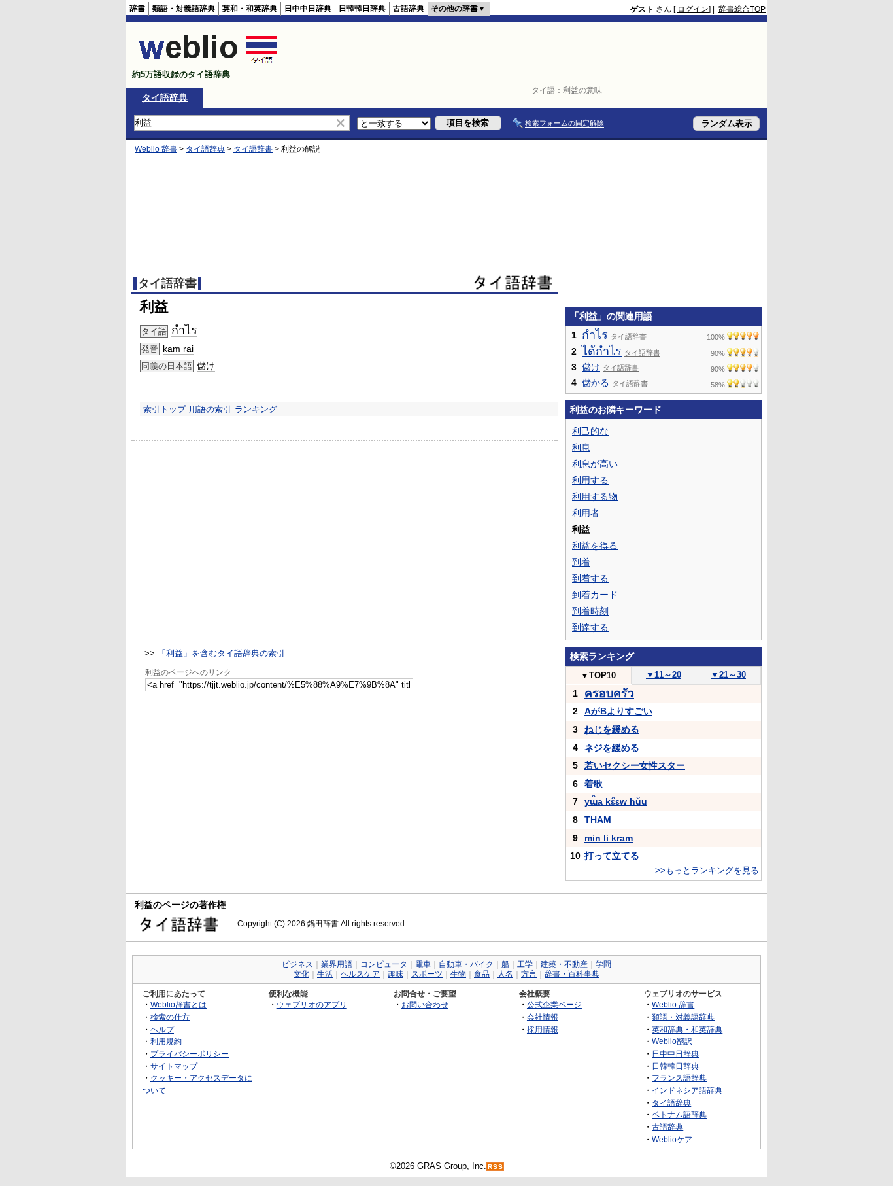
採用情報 (542, 1029)
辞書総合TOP (742, 9)
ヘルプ (162, 1029)
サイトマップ (173, 1066)
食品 (482, 974)
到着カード (595, 594)
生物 (458, 974)
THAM (597, 819)
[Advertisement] (528, 55)
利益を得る (595, 545)
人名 (505, 974)
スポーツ (427, 974)
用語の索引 (210, 409)
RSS (495, 1166)
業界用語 (336, 964)
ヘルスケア (360, 974)
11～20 (663, 675)
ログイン (693, 9)
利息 (581, 447)
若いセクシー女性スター (634, 765)
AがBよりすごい (618, 711)
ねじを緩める (611, 729)
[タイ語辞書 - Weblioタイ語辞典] (208, 63)
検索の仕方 (170, 1017)
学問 (603, 964)
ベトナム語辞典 (679, 1114)
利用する (590, 480)
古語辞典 (408, 8)
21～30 (728, 675)
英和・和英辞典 (249, 8)
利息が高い (595, 464)
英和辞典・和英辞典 (687, 1029)
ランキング (256, 409)
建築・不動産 (564, 964)
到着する (590, 578)
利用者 (585, 513)
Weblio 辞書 (156, 149)
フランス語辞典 (679, 1077)
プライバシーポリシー (189, 1053)
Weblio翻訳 (672, 1041)
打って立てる (611, 855)
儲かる (595, 382)
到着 (581, 562)
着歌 (593, 783)
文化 (301, 974)
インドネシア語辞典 (687, 1090)
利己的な (590, 431)
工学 (525, 964)
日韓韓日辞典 (362, 8)
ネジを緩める (611, 747)
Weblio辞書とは (178, 1004)
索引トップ (164, 409)
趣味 (395, 974)
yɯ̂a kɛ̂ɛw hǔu (615, 801)
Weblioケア (672, 1139)
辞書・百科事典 (572, 974)
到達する (590, 627)
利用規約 (166, 1041)
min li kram (608, 838)
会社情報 (542, 1017)
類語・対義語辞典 (183, 8)
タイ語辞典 (165, 97)
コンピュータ (383, 964)
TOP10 (598, 675)
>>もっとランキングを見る (707, 870)
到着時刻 (590, 611)
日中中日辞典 (307, 8)
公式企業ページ (554, 1004)
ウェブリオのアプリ (312, 1004)
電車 (423, 964)
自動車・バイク (466, 964)
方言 (529, 974)
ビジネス (297, 964)
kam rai (178, 348)
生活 (325, 974)
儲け (206, 365)
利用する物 (595, 496)
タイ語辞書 (253, 149)
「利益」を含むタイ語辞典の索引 (221, 653)
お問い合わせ (424, 1004)
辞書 (137, 8)
